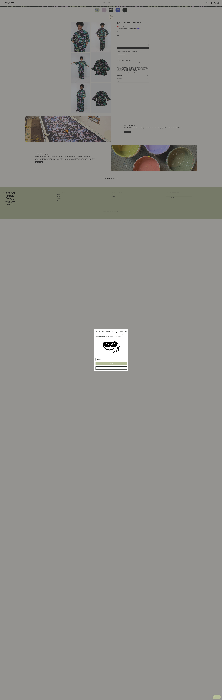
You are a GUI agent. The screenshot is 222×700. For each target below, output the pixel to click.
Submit (111, 363)
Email (96, 356)
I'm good (111, 368)
